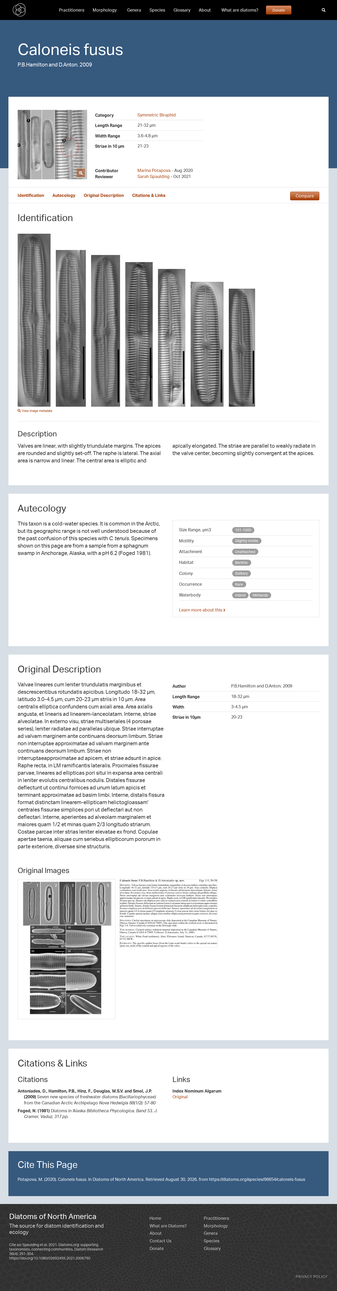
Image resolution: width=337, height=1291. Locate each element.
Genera (134, 10)
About (205, 10)
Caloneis (49, 49)
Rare (239, 584)
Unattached (245, 551)
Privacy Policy (312, 1276)
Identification (31, 195)
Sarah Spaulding (153, 176)
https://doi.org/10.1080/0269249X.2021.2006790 (49, 1258)
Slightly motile (246, 540)
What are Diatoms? (168, 1225)
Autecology (63, 195)
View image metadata (36, 411)
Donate (278, 10)
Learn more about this (201, 610)
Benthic (241, 562)
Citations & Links (149, 195)
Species (157, 10)
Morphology (105, 10)
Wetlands (260, 595)
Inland (240, 595)
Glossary (182, 10)
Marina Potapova (154, 170)
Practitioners (71, 10)
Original (180, 1096)
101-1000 (243, 530)
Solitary (241, 573)
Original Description (104, 195)
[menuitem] (71, 10)
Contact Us (160, 1240)
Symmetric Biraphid (156, 115)
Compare (305, 195)
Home (155, 1218)
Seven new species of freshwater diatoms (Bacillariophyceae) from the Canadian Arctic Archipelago (87, 1096)
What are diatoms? (239, 10)
